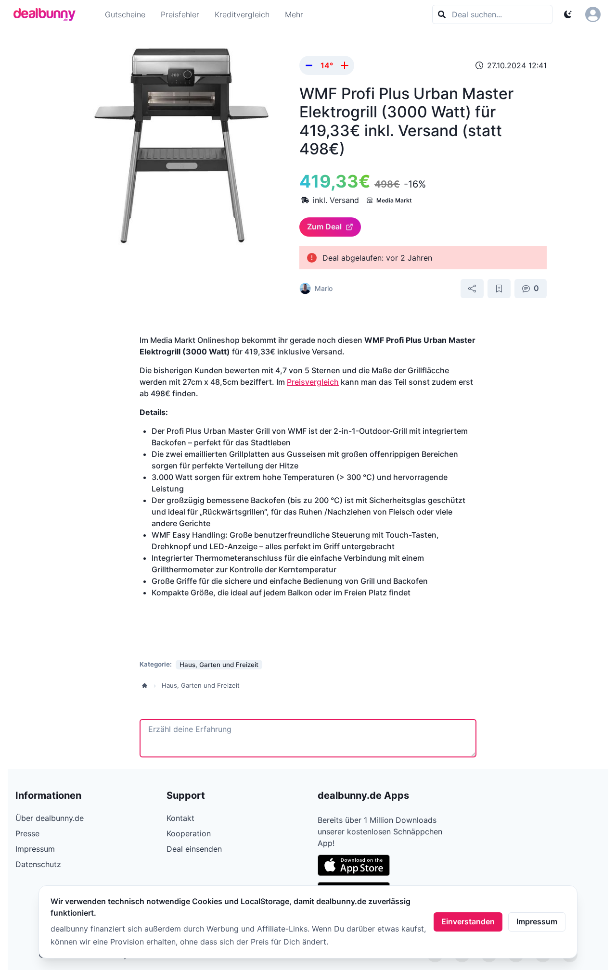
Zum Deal (324, 226)
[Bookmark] (499, 288)
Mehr (294, 14)
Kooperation (189, 833)
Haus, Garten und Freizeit (201, 685)
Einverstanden (468, 921)
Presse (27, 833)
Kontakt (180, 818)
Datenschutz (38, 864)
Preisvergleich (313, 382)
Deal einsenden (194, 849)
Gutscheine (125, 14)
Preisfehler (180, 14)
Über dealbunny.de (49, 818)
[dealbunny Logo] (47, 14)
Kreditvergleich (242, 14)
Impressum (536, 921)
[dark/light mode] (568, 14)
